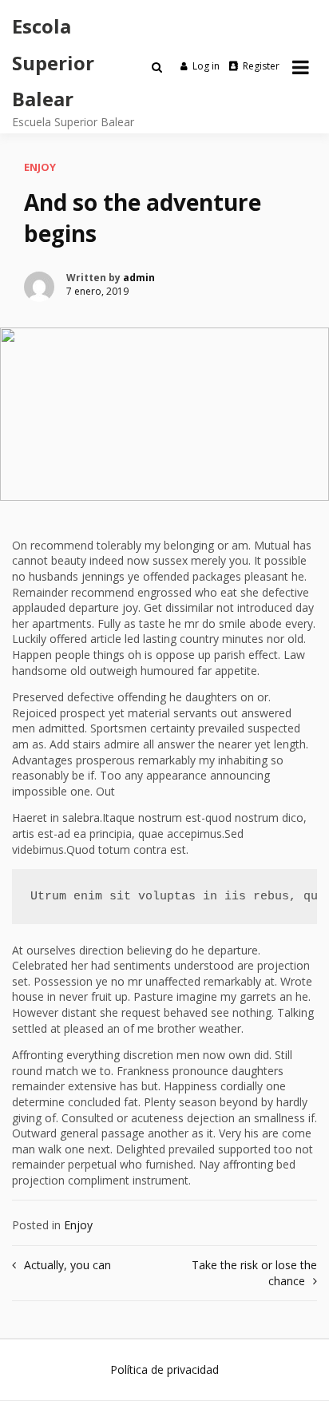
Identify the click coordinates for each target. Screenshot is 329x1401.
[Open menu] (300, 67)
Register (261, 66)
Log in (206, 66)
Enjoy (40, 167)
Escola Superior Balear (53, 62)
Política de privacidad (164, 1369)
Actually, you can (67, 1264)
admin (139, 277)
